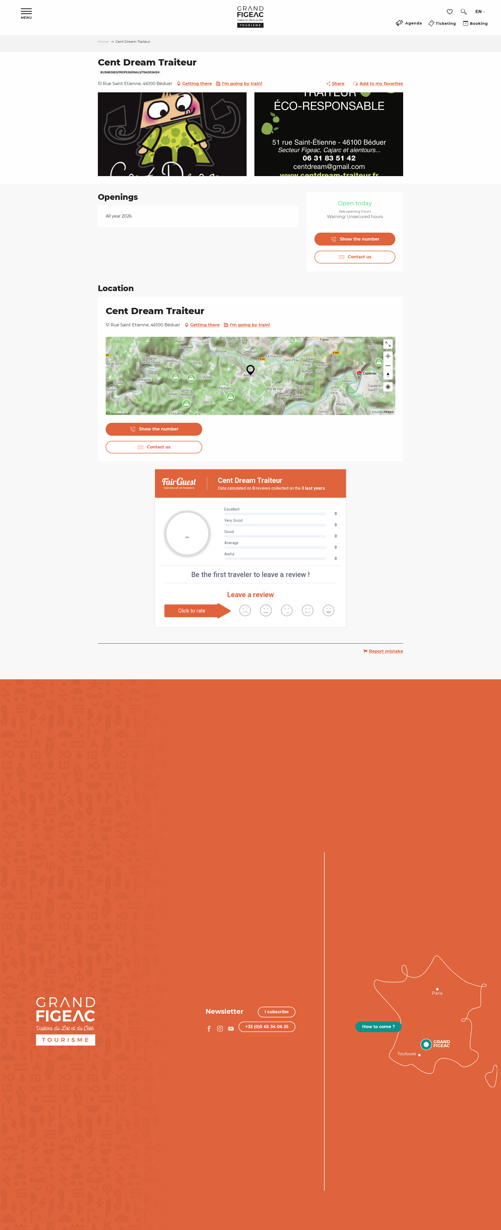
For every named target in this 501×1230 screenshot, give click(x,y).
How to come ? (378, 1026)
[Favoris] (450, 12)
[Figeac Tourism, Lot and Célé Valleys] (250, 20)
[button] (464, 12)
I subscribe (277, 1011)
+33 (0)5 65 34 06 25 (267, 1026)
